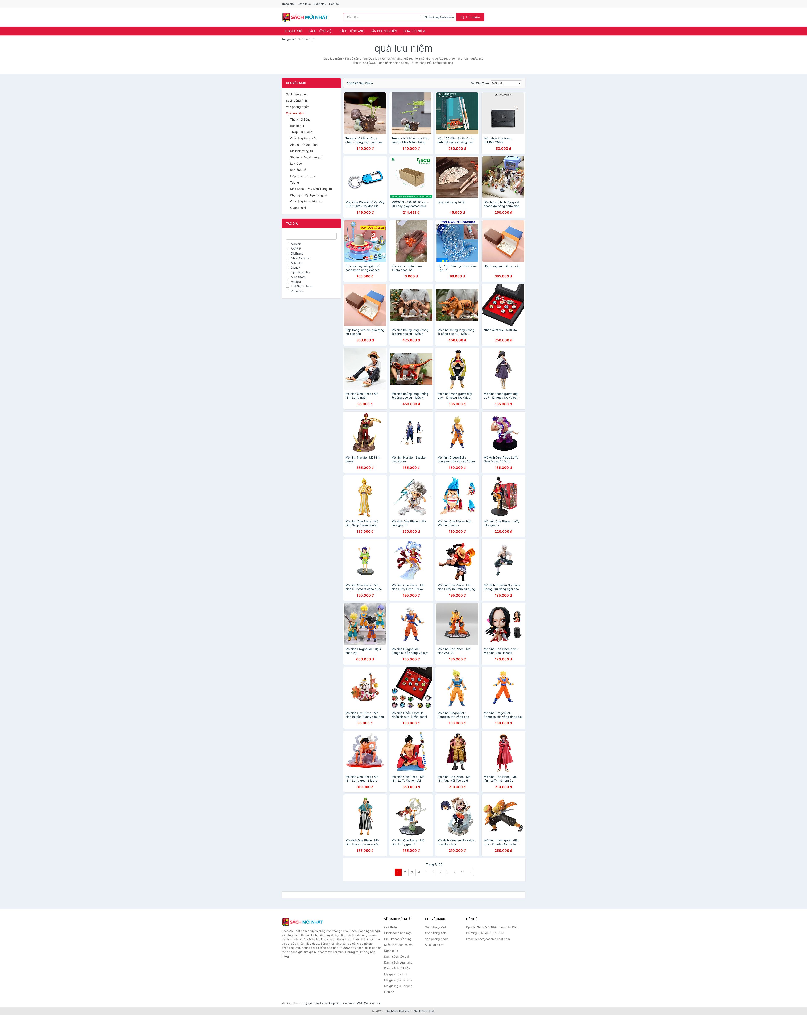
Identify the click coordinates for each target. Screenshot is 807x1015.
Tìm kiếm (472, 17)
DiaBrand (297, 253)
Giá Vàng (349, 1003)
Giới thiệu (320, 3)
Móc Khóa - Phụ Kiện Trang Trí (311, 189)
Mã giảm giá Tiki (395, 974)
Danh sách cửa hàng (398, 962)
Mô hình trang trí (301, 151)
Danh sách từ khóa (397, 968)
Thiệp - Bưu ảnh (301, 132)
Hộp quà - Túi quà (302, 176)
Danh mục (304, 3)
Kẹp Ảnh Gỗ (298, 170)
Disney (295, 267)
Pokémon (297, 291)
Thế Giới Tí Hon (301, 286)
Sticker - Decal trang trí (306, 157)
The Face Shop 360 (328, 1003)
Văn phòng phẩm (384, 31)
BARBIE (296, 248)
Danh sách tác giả (396, 956)
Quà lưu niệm (414, 31)
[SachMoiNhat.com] (305, 17)
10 (462, 872)
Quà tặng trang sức (303, 138)
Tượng (294, 182)
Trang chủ (288, 3)
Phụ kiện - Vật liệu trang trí (308, 195)
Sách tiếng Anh (351, 31)
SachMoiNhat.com (398, 1011)
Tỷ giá (308, 1003)
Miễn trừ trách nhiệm (398, 945)
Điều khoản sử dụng (398, 939)
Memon (296, 244)
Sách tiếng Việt (320, 31)
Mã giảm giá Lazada (398, 980)
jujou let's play (300, 272)
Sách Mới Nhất (424, 1011)
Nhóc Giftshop (301, 258)
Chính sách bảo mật (397, 933)
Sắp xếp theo (480, 83)
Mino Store (298, 277)
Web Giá (362, 1003)
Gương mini (298, 207)
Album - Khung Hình (304, 144)
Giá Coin (375, 1003)
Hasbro (296, 281)
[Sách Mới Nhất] (303, 922)
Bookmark (297, 126)
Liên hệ (334, 3)
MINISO (296, 263)
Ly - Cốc (296, 163)
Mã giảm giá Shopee (398, 986)
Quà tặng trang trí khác (306, 201)
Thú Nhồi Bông (300, 119)
